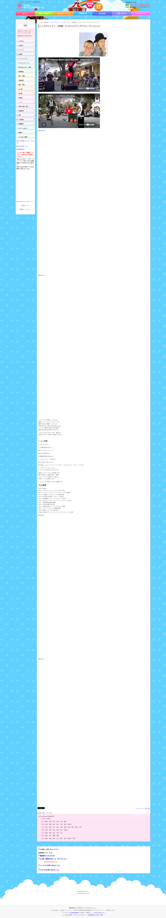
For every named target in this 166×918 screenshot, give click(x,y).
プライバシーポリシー (80, 915)
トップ (40, 22)
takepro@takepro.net (135, 9)
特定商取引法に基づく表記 (95, 915)
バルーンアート (54, 22)
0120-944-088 (74, 912)
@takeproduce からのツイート (24, 201)
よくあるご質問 (23, 137)
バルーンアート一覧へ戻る (142, 808)
